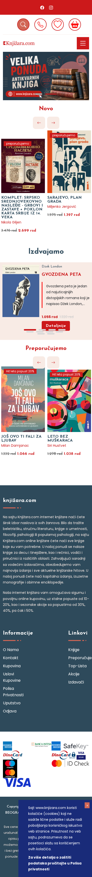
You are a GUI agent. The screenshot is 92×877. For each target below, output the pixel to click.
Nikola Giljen (11, 222)
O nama (11, 650)
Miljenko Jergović (61, 206)
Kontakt (10, 658)
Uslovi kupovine (12, 677)
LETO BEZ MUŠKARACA (60, 439)
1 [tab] (38, 94)
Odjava (9, 711)
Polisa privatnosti (13, 692)
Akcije (73, 674)
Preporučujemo (46, 348)
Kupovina (12, 666)
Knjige (73, 650)
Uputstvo (12, 703)
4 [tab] (62, 330)
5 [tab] (30, 332)
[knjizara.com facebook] (42, 7)
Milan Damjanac (15, 445)
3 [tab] (52, 330)
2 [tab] (51, 94)
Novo (46, 109)
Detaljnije (56, 326)
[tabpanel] (46, 76)
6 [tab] (40, 332)
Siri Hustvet (56, 445)
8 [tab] (59, 332)
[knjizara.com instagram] (51, 7)
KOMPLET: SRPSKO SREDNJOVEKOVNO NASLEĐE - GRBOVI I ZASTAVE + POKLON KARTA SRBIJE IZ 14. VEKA (22, 207)
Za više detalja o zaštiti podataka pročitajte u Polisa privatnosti (54, 863)
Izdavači (76, 682)
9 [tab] (41, 333)
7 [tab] (49, 332)
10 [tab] (51, 333)
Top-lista (77, 666)
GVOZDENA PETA (61, 275)
